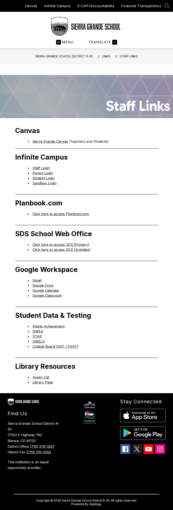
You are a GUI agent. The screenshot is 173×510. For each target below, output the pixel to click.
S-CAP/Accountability (95, 6)
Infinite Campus (57, 6)
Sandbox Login (44, 183)
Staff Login (41, 168)
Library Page (42, 382)
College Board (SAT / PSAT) (55, 346)
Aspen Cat (40, 377)
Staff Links (129, 56)
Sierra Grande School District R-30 (64, 56)
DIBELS (38, 341)
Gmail (36, 280)
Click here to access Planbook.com (60, 214)
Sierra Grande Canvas (50, 141)
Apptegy (95, 504)
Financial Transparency (141, 6)
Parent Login (42, 173)
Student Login (43, 178)
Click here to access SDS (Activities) (61, 250)
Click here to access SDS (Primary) (60, 244)
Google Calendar (45, 290)
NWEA (37, 331)
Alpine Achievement (48, 326)
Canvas (31, 6)
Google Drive (42, 285)
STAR (37, 336)
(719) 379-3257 (42, 446)
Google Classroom (47, 295)
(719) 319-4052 (39, 452)
